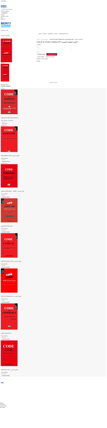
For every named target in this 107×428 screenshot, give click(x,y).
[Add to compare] (2, 367)
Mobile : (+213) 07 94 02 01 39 (7, 391)
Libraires (30, 385)
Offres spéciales (31, 389)
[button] (6, 376)
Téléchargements (32, 387)
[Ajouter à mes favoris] (8, 367)
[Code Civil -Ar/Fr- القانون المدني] (9, 353)
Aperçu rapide (5, 367)
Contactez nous (58, 385)
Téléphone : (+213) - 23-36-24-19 (8, 389)
